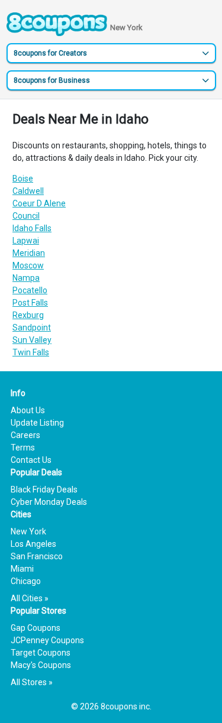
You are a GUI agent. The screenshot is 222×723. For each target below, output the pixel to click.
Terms (23, 447)
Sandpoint (31, 327)
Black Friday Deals (44, 489)
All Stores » (32, 682)
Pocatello (29, 290)
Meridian (28, 253)
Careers (25, 435)
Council (26, 216)
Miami (22, 568)
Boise (22, 178)
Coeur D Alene (39, 203)
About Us (28, 410)
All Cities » (30, 598)
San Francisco (37, 556)
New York (28, 531)
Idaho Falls (32, 228)
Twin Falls (30, 352)
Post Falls (30, 302)
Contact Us (31, 460)
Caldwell (28, 191)
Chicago (26, 581)
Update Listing (37, 422)
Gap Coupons (35, 628)
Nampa (26, 278)
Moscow (28, 265)
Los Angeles (33, 544)
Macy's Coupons (41, 665)
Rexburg (28, 315)
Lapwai (25, 240)
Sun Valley (32, 340)
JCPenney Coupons (47, 640)
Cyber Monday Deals (49, 502)
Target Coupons (40, 652)
